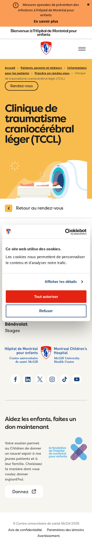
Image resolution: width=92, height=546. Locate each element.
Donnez (20, 492)
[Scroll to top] (82, 514)
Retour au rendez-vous (39, 208)
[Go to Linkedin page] (28, 379)
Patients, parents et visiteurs (41, 68)
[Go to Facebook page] (15, 379)
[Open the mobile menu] (82, 49)
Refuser (46, 311)
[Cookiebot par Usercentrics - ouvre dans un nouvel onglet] (65, 232)
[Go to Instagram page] (52, 379)
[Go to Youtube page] (77, 379)
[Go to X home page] (40, 379)
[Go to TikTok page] (64, 379)
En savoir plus (46, 21)
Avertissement (49, 535)
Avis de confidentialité (25, 530)
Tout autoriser (46, 296)
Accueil (10, 68)
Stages (12, 330)
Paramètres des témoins (65, 530)
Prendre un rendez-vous (52, 73)
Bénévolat (16, 324)
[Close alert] (88, 4)
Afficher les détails (61, 282)
